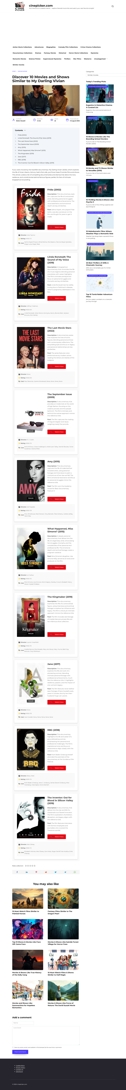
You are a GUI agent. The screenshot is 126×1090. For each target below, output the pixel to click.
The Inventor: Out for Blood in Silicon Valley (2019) (36, 163)
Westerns (87, 59)
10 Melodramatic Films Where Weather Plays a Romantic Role (99, 232)
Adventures (39, 47)
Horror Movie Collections (78, 53)
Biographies (51, 47)
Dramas (38, 53)
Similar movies (18, 65)
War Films (77, 59)
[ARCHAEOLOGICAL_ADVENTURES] (100, 291)
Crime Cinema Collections (91, 47)
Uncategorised (100, 59)
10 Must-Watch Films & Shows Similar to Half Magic (61, 974)
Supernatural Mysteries (52, 59)
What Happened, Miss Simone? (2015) (32, 150)
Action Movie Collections (22, 47)
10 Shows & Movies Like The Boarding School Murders (98, 138)
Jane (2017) (22, 157)
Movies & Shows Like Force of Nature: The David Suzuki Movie (61, 1004)
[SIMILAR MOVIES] (100, 133)
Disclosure (19, 1071)
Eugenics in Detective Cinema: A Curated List (99, 106)
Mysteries (94, 53)
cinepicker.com (41, 5)
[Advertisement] (63, 28)
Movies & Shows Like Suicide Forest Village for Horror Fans (63, 943)
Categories (90, 71)
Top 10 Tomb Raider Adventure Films (99, 295)
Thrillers (67, 59)
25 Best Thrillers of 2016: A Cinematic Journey (97, 264)
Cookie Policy (20, 1065)
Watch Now (59, 227)
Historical (62, 53)
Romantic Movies (19, 59)
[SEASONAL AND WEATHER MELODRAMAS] (100, 227)
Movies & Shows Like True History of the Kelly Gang (26, 974)
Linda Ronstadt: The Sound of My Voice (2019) (34, 138)
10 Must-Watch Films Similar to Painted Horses (25, 912)
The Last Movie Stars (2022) (28, 141)
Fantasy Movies (50, 53)
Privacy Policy (20, 1067)
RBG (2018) (22, 160)
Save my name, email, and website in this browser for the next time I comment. (38, 1047)
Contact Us (19, 1069)
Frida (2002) (22, 135)
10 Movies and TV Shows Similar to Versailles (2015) (99, 169)
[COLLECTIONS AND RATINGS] (100, 259)
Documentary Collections (22, 53)
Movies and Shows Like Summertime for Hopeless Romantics (23, 1005)
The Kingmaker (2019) (26, 153)
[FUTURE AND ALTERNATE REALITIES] (100, 101)
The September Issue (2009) (28, 144)
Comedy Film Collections (68, 47)
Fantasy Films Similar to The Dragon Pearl (60, 912)
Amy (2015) (22, 147)
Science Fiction (34, 59)
